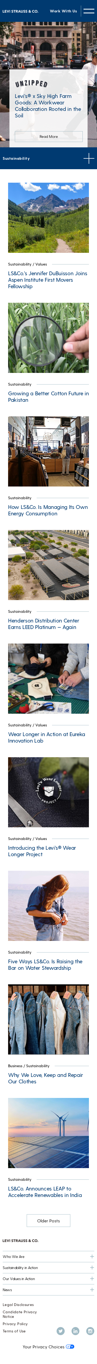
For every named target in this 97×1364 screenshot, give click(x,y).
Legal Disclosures (18, 1304)
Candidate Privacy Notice (20, 1314)
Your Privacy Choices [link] (43, 1346)
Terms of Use (14, 1331)
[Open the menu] (89, 11)
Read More (49, 136)
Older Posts (48, 1220)
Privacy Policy (15, 1323)
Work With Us (63, 11)
